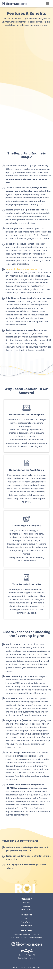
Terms (15, 967)
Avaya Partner (26, 922)
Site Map (31, 967)
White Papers (26, 925)
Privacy (22, 967)
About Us (26, 903)
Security (26, 906)
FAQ (26, 919)
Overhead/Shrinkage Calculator (26, 934)
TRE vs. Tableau (27, 909)
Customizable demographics (21, 269)
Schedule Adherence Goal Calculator (26, 938)
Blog (39, 967)
